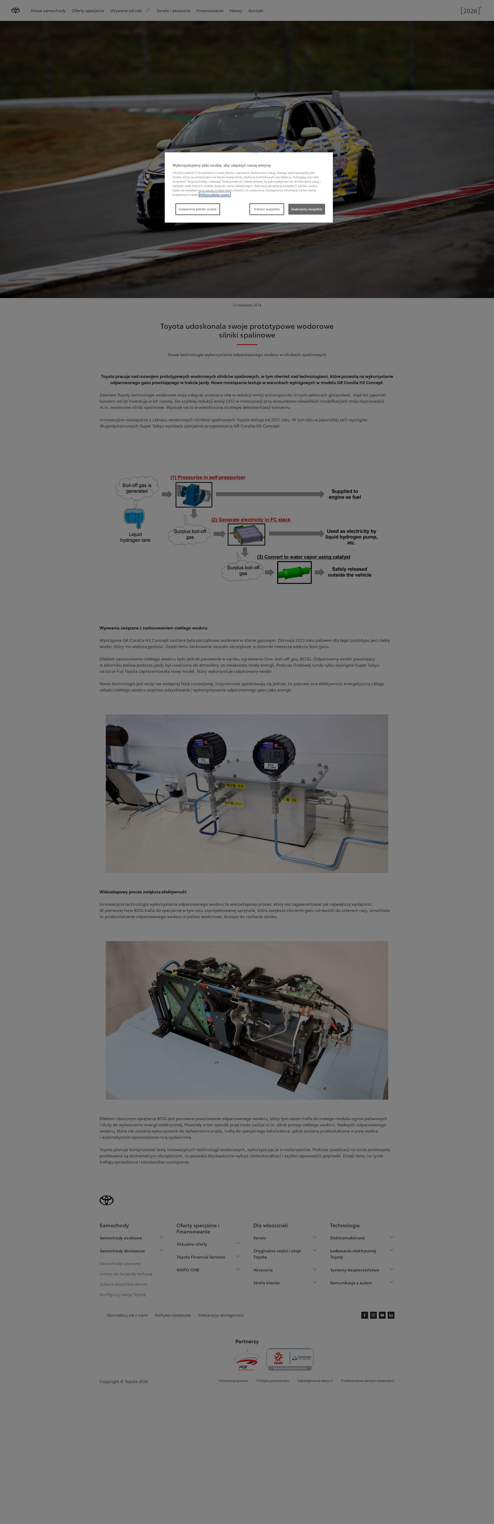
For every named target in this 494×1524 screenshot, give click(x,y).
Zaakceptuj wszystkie (306, 209)
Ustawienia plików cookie (198, 209)
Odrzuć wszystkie (267, 209)
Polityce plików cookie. (214, 194)
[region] (249, 187)
